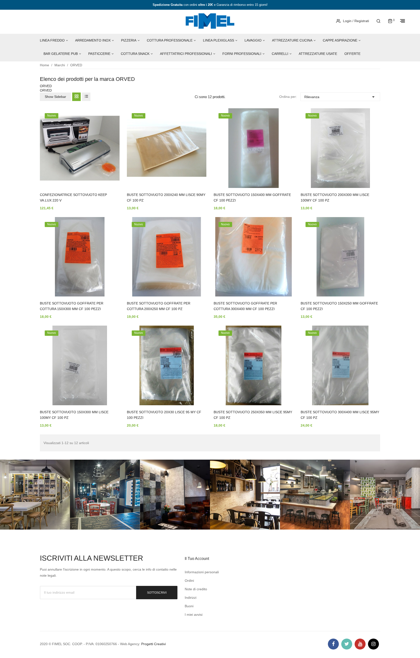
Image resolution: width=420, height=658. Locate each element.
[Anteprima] (109, 152)
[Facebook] (333, 644)
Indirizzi (190, 597)
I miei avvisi (193, 614)
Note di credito (196, 589)
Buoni (189, 606)
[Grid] (76, 97)
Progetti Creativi (153, 644)
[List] (86, 97)
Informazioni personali (202, 572)
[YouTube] (360, 644)
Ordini (189, 580)
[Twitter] (346, 644)
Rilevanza (340, 97)
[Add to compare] (109, 164)
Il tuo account (197, 559)
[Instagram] (373, 644)
